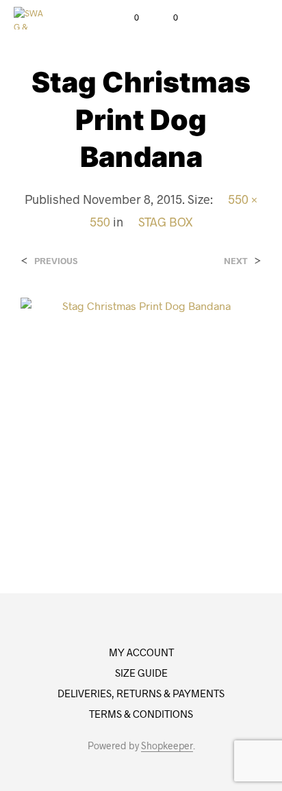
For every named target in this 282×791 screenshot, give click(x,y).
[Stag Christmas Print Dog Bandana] (141, 416)
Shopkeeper (167, 745)
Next (236, 261)
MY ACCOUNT (141, 652)
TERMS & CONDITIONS (141, 714)
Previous (55, 261)
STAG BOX (165, 221)
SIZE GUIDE (141, 672)
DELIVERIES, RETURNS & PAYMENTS (141, 693)
